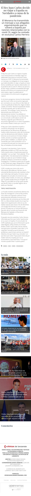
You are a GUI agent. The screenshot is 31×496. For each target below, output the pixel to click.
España (13, 246)
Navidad (5, 246)
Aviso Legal (13, 480)
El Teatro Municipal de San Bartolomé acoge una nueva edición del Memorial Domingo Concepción (14, 329)
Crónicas (9, 68)
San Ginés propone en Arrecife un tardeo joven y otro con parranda (15, 292)
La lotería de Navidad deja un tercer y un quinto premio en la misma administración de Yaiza (14, 372)
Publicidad (6, 480)
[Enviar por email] (29, 64)
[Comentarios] (25, 64)
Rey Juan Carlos (20, 246)
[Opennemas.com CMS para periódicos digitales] (16, 487)
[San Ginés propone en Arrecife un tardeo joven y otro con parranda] (15, 284)
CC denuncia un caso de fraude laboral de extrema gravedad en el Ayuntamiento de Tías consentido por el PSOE (15, 310)
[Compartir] (1, 64)
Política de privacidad (22, 480)
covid (9, 246)
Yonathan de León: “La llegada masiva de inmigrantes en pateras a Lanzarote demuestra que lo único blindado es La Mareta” (15, 348)
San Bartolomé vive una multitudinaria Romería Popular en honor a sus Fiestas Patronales (14, 271)
